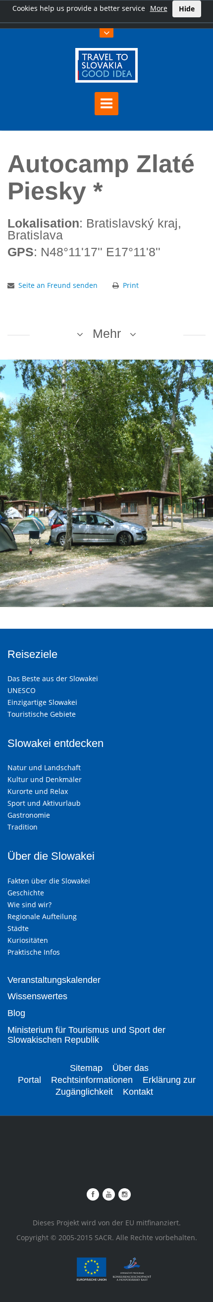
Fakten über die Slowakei (48, 880)
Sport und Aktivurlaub (44, 803)
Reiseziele (32, 654)
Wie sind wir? (29, 904)
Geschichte (25, 892)
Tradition (22, 827)
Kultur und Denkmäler (44, 779)
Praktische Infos (33, 952)
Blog (16, 1013)
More (158, 8)
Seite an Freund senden (58, 285)
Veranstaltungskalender (54, 980)
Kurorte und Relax (37, 791)
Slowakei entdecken (55, 743)
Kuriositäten (27, 940)
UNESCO (21, 690)
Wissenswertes (37, 996)
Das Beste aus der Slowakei (52, 678)
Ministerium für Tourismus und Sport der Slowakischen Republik (86, 1035)
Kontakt (138, 1092)
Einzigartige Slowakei (42, 702)
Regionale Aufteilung (42, 916)
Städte (18, 928)
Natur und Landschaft (44, 767)
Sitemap (86, 1068)
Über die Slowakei (51, 856)
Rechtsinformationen (92, 1080)
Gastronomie (28, 815)
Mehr (107, 333)
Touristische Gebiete (41, 714)
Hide (187, 8)
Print (131, 285)
